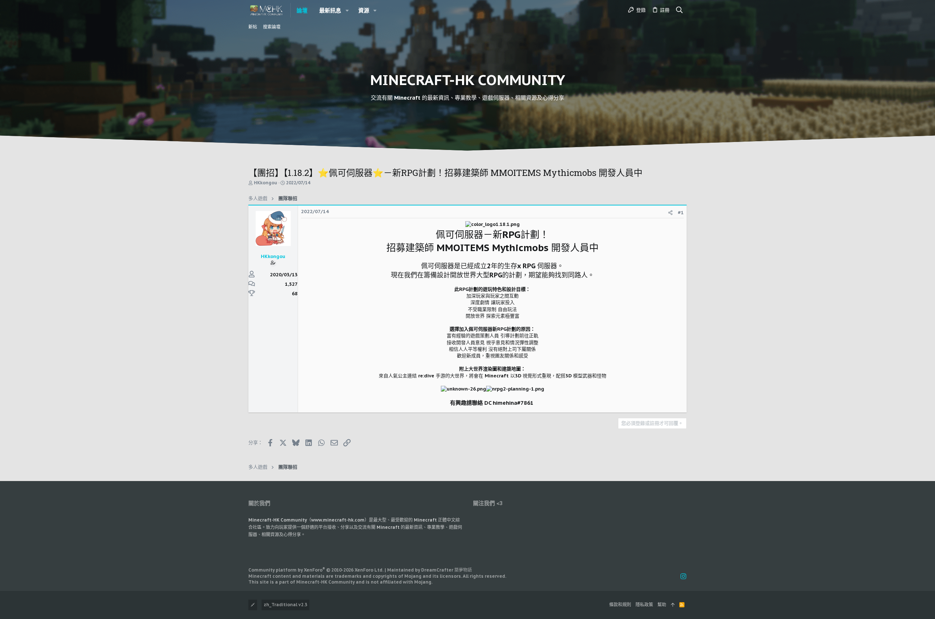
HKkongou (265, 182)
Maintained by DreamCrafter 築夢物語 (429, 570)
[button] (347, 10)
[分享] (670, 212)
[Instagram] (683, 576)
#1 (681, 212)
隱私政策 (644, 604)
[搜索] (679, 10)
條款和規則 (620, 604)
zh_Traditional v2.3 (285, 604)
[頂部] (672, 605)
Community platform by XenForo (315, 570)
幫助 (661, 604)
